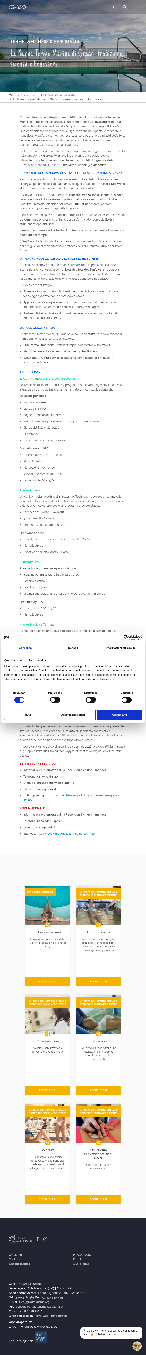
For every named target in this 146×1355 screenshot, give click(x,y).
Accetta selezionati (73, 714)
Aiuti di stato (81, 1263)
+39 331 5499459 (52, 1297)
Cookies (14, 1259)
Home (13, 94)
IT (115, 7)
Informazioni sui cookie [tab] (120, 647)
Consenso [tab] (25, 647)
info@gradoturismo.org (34, 1302)
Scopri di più (47, 981)
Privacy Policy (82, 1254)
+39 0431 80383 (24, 1297)
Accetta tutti (119, 714)
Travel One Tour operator (50, 1315)
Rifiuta (27, 714)
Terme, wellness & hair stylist (57, 94)
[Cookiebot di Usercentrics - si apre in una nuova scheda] (126, 637)
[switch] (55, 700)
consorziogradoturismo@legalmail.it (39, 1306)
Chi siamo (15, 1254)
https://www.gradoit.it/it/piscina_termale (66, 833)
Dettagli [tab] (73, 647)
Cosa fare (27, 94)
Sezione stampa (19, 1263)
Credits (77, 1259)
